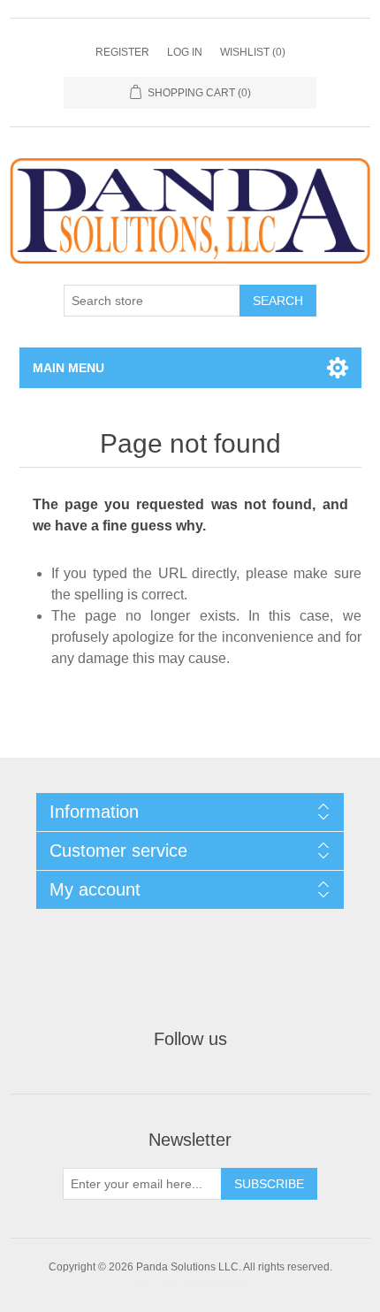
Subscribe (269, 1184)
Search (278, 301)
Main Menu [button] (68, 368)
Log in (184, 52)
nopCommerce (217, 1283)
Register (122, 52)
